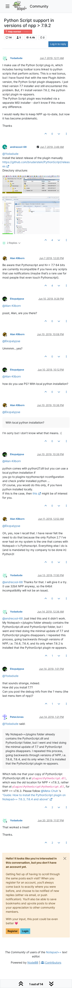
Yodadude (16, 58)
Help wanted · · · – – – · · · (19, 31)
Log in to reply (58, 44)
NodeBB (32, 962)
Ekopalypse (17, 298)
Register (13, 931)
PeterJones (17, 716)
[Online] (6, 716)
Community (39, 6)
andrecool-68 (18, 146)
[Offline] (6, 58)
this (35, 493)
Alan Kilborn (17, 258)
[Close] (64, 858)
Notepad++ (53, 952)
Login (25, 931)
